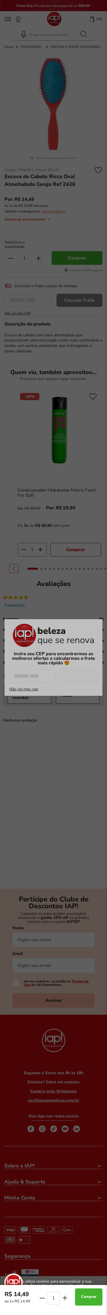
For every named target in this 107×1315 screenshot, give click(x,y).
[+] (64, 1298)
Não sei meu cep (23, 689)
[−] (42, 1298)
